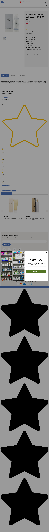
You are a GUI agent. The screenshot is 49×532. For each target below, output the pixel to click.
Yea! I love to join (36, 271)
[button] (1, 266)
